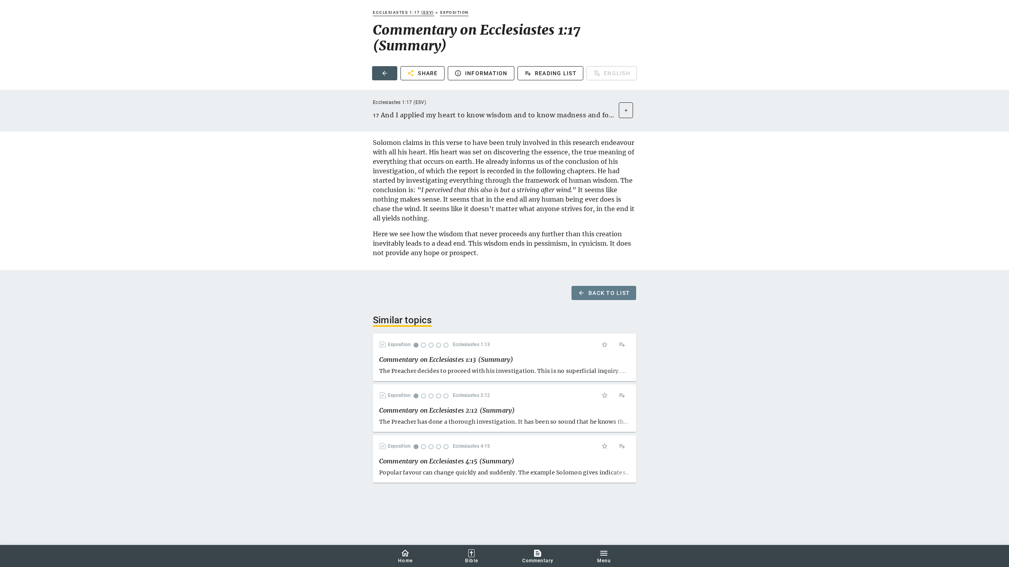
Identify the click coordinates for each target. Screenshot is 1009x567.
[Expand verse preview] (626, 110)
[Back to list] (384, 73)
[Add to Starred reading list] (604, 344)
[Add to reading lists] (622, 344)
